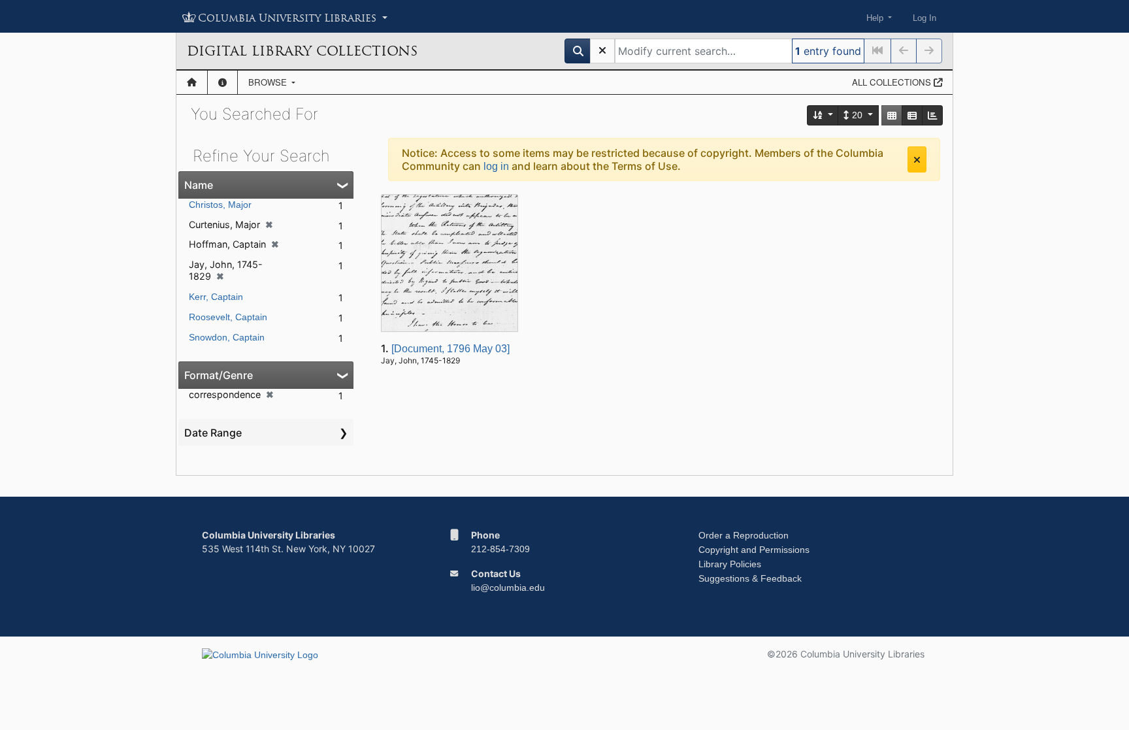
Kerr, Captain (216, 296)
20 (857, 115)
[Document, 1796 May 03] (450, 348)
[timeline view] (932, 115)
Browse (268, 82)
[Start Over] (602, 51)
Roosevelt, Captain (228, 317)
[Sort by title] (823, 115)
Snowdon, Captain (227, 337)
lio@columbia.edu (508, 587)
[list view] (912, 115)
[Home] (191, 82)
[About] (222, 82)
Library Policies (729, 564)
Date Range (213, 432)
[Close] (917, 159)
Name (198, 184)
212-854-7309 (500, 549)
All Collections (893, 82)
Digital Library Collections (302, 51)
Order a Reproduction (743, 535)
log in (496, 166)
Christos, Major (220, 204)
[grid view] (891, 115)
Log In (924, 18)
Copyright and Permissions (754, 549)
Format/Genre (218, 375)
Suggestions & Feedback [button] (750, 578)
